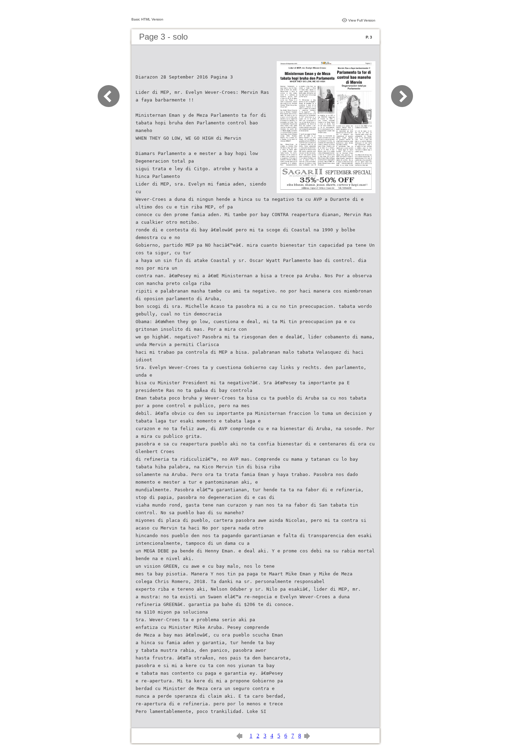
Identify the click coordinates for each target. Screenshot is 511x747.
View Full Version (361, 20)
